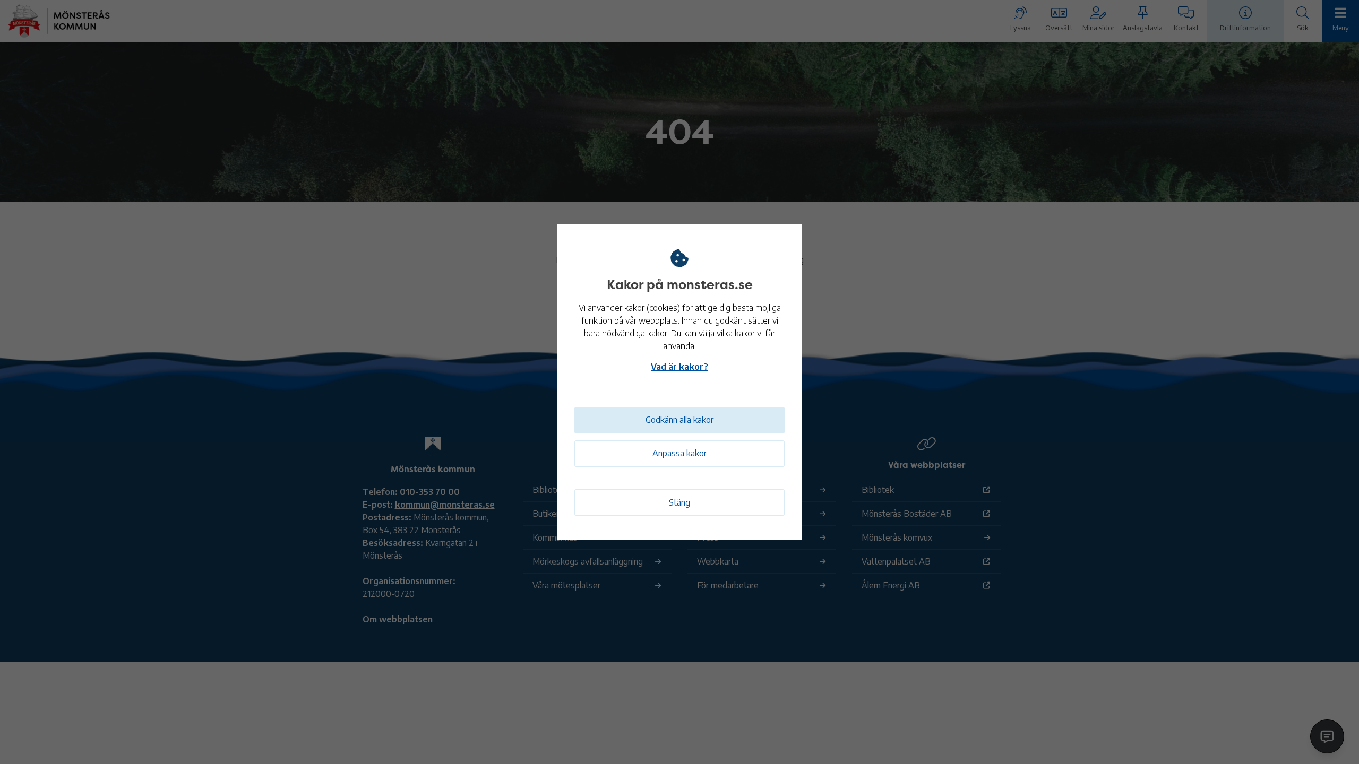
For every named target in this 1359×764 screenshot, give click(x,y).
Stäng (679, 502)
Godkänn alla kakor (679, 419)
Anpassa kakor (679, 453)
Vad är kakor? (679, 366)
